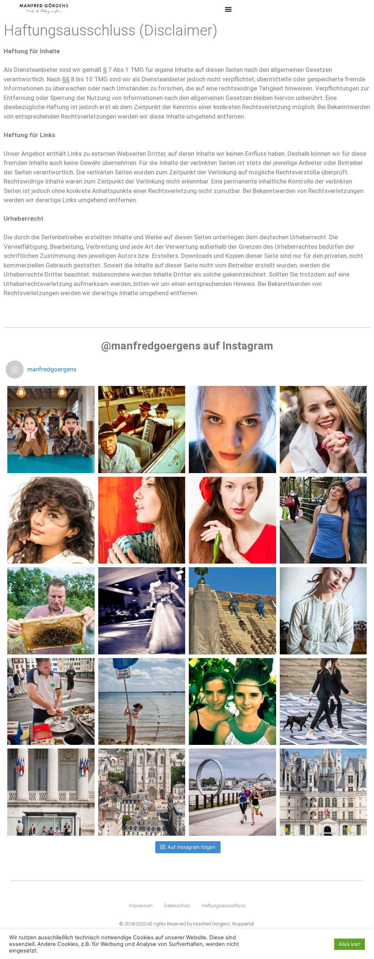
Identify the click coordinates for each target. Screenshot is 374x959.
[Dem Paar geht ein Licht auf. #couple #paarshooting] (51, 429)
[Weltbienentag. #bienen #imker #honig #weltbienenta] (51, 610)
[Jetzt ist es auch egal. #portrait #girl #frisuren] (323, 610)
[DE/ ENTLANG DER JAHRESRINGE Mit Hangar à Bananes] (232, 792)
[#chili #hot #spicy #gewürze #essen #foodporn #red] (232, 520)
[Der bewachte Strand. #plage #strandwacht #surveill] (142, 701)
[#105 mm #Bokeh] (232, 429)
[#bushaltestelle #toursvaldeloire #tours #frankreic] (51, 792)
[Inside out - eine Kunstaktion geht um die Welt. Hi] (323, 701)
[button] (228, 9)
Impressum (141, 905)
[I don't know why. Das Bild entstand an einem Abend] (142, 610)
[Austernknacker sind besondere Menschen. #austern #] (51, 701)
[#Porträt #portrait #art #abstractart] (142, 520)
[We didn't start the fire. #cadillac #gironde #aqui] (142, 429)
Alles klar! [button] (349, 944)
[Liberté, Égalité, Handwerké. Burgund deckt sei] (232, 610)
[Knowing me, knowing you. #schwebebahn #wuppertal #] (323, 520)
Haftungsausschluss (223, 905)
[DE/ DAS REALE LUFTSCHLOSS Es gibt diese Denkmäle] (323, 792)
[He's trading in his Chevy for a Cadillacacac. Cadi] (232, 701)
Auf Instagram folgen (191, 847)
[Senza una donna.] (51, 520)
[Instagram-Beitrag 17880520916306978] (323, 429)
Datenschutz (177, 905)
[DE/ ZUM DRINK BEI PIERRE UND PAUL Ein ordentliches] (142, 792)
